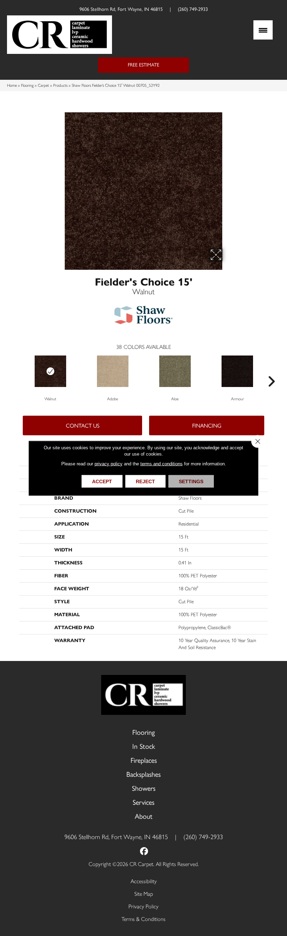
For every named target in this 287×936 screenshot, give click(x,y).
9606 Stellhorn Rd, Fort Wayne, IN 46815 (121, 9)
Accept (102, 481)
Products (60, 85)
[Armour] (237, 371)
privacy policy (108, 463)
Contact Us (82, 425)
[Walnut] (50, 371)
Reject (145, 481)
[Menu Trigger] (263, 30)
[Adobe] (113, 371)
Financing (207, 425)
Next (271, 370)
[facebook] (144, 851)
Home (12, 85)
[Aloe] (175, 371)
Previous (15, 370)
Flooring (27, 85)
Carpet (43, 85)
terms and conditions (161, 463)
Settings (191, 481)
